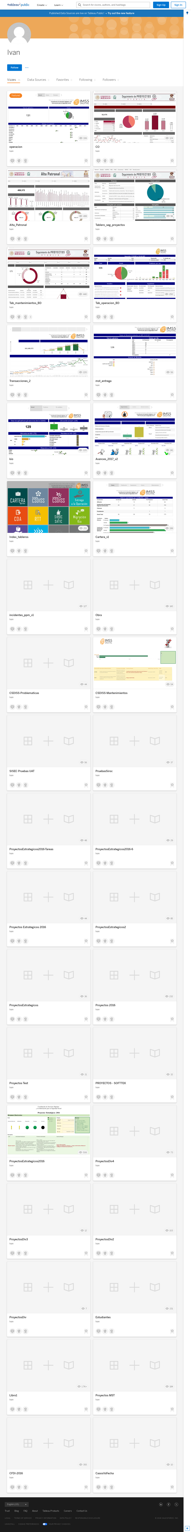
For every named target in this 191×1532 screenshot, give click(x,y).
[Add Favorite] (86, 161)
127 (85, 606)
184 (171, 1386)
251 (85, 528)
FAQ (25, 1511)
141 (171, 450)
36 (85, 996)
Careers (68, 1511)
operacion (15, 147)
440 (85, 294)
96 (172, 216)
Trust (7, 1511)
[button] (160, 1504)
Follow (14, 67)
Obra (99, 615)
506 (85, 1152)
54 (172, 684)
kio (11, 459)
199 (171, 528)
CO (98, 147)
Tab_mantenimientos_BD (25, 303)
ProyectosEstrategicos (23, 1005)
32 (172, 1074)
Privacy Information (45, 1518)
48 (85, 840)
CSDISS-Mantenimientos (111, 693)
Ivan (11, 151)
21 (86, 1074)
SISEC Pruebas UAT (21, 771)
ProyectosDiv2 (105, 1239)
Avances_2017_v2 (107, 459)
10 (172, 1464)
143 (171, 606)
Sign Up (161, 4)
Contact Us (82, 1511)
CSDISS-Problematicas (24, 693)
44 (85, 684)
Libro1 (13, 1395)
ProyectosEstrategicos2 (111, 927)
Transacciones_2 (20, 381)
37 (172, 762)
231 (171, 1308)
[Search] (79, 5)
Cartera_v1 (102, 537)
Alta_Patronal (18, 225)
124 (171, 138)
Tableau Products (51, 1511)
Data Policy (66, 1518)
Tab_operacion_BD (107, 303)
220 (85, 372)
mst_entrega (103, 381)
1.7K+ (84, 1386)
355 (85, 1464)
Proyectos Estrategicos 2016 (27, 927)
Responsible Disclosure (87, 1518)
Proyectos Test (18, 1083)
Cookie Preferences (28, 1524)
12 (86, 1230)
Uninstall (10, 1524)
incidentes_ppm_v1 (21, 615)
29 (172, 840)
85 (172, 918)
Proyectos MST (105, 1395)
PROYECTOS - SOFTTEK (111, 1083)
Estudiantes (103, 1317)
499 (85, 216)
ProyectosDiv (17, 1317)
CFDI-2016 (16, 1473)
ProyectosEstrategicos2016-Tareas (31, 849)
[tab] (187, 13)
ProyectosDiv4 (105, 1161)
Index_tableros (18, 537)
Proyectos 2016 (105, 1005)
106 (85, 138)
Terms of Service (23, 1518)
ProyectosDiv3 (18, 1239)
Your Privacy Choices (59, 1524)
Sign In (178, 4)
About (35, 1511)
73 (172, 1152)
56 (172, 372)
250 (171, 294)
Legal (8, 1518)
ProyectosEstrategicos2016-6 (114, 849)
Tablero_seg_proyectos (110, 225)
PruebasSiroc (104, 771)
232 (171, 996)
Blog (16, 1511)
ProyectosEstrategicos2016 (26, 1161)
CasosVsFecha (105, 1473)
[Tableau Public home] (18, 5)
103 (171, 1230)
